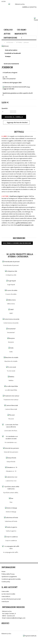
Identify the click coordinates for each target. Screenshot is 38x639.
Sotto (11, 352)
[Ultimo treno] (11, 300)
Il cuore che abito (11, 294)
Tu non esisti (11, 371)
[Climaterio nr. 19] (11, 467)
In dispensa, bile (11, 275)
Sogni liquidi (11, 284)
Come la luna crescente (10, 323)
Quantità (4, 108)
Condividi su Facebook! (13, 53)
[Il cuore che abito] (11, 290)
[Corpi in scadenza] (11, 536)
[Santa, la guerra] (11, 527)
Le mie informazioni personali (11, 599)
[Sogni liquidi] (11, 280)
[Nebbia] (11, 376)
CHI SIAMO (21, 30)
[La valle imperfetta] (11, 386)
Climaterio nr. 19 (11, 471)
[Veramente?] (11, 328)
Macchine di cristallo (11, 361)
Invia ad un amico (11, 50)
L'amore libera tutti (11, 409)
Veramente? (11, 332)
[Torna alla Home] (3, 42)
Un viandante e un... (11, 442)
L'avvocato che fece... (11, 431)
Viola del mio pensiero (11, 452)
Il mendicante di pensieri (11, 265)
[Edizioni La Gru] (19, 14)
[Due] (11, 498)
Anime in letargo (11, 512)
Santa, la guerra (11, 531)
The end (11, 419)
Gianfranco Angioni (10, 72)
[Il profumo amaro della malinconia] (11, 487)
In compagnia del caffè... (11, 552)
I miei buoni (5, 601)
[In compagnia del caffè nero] (11, 547)
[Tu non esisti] (11, 367)
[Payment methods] (29, 636)
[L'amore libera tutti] (11, 405)
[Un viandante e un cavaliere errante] (11, 437)
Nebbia (11, 380)
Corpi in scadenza (11, 540)
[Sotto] (11, 348)
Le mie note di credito (8, 594)
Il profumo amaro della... (11, 492)
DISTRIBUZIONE (10, 38)
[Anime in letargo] (11, 508)
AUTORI (7, 34)
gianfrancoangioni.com (25, 225)
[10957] (11, 309)
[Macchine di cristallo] (11, 357)
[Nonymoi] (11, 338)
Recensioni (19, 238)
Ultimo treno (11, 304)
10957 (11, 313)
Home (3, 571)
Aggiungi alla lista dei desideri (17, 122)
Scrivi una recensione (11, 64)
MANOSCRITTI (21, 34)
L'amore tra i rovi (11, 481)
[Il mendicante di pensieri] (11, 261)
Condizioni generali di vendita (11, 579)
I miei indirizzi (6, 596)
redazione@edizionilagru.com (15, 618)
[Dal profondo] (11, 457)
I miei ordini (5, 591)
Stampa (8, 56)
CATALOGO (8, 30)
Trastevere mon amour (11, 400)
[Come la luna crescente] (11, 319)
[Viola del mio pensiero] (11, 448)
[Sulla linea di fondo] (11, 517)
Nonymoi (11, 342)
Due (11, 502)
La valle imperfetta (11, 390)
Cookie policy (6, 582)
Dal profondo (11, 461)
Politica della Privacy (8, 574)
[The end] (11, 415)
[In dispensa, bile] (11, 271)
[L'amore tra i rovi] (11, 477)
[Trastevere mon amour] (11, 395)
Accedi (4, 1)
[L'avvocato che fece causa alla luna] (11, 425)
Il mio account (9, 587)
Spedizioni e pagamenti (9, 576)
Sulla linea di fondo (11, 521)
